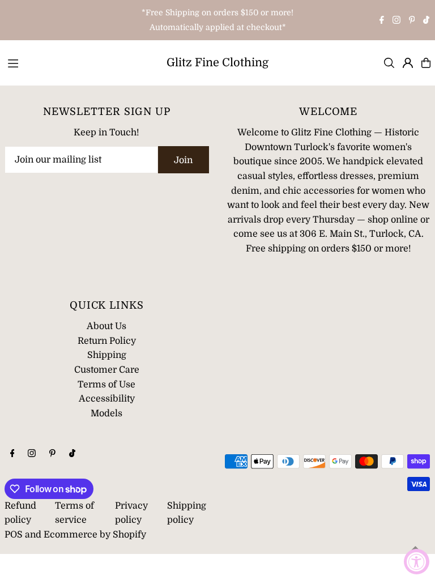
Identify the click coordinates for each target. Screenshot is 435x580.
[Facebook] (381, 20)
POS (14, 535)
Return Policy (107, 341)
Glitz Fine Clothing (217, 62)
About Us (106, 326)
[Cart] (425, 63)
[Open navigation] (78, 62)
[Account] (408, 63)
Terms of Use (106, 384)
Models (106, 413)
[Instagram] (396, 20)
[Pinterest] (412, 20)
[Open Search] (389, 63)
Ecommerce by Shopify (95, 535)
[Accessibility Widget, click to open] (416, 561)
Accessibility (107, 399)
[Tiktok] (426, 20)
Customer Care (106, 370)
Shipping (106, 355)
